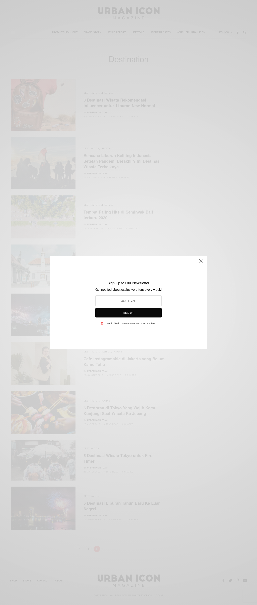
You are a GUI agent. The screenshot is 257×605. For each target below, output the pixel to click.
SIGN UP (128, 313)
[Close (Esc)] (201, 262)
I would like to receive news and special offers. (130, 323)
